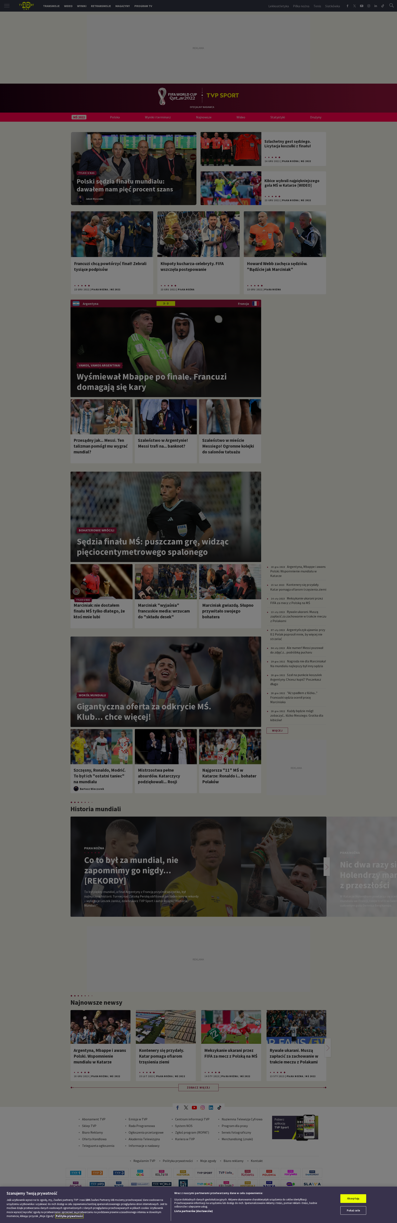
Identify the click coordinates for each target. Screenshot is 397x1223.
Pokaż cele (353, 1210)
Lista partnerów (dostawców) (193, 1211)
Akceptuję (353, 1198)
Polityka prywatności (69, 1216)
